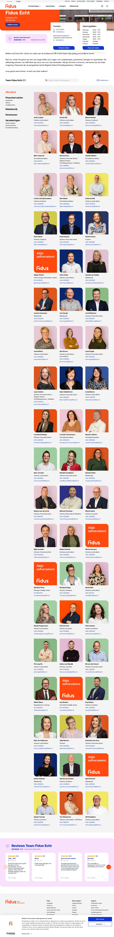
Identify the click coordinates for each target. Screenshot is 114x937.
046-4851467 (38, 516)
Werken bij (49, 905)
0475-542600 (60, 29)
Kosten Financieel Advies (53, 910)
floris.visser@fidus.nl (40, 244)
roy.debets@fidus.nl (91, 710)
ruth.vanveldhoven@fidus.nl (43, 748)
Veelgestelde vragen (96, 903)
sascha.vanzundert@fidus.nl (69, 786)
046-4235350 (64, 123)
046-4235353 (90, 242)
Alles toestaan (100, 919)
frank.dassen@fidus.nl (67, 244)
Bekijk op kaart (13, 24)
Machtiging (75, 914)
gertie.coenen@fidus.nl (93, 244)
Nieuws (73, 1)
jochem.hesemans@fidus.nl (43, 321)
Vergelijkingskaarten (96, 912)
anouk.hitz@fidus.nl (66, 125)
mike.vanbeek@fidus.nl (41, 557)
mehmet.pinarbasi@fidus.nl (69, 519)
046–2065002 (65, 784)
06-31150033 (38, 280)
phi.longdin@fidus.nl (40, 672)
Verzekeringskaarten (96, 914)
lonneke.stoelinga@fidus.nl (42, 442)
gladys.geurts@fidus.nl (41, 283)
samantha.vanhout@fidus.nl (94, 748)
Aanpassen (99, 924)
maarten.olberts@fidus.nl (93, 442)
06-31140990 (64, 708)
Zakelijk (18, 1)
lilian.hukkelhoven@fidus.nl (68, 400)
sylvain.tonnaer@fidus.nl (42, 825)
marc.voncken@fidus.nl (41, 481)
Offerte (74, 905)
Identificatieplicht (51, 907)
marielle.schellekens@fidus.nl (69, 481)
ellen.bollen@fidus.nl (66, 206)
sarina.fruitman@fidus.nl (42, 786)
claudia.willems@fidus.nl (93, 163)
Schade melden (81, 1)
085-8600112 (60, 40)
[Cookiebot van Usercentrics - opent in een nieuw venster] (11, 933)
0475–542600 (90, 204)
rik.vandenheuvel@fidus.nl (94, 672)
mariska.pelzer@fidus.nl (93, 481)
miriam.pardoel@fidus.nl (68, 557)
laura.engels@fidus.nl (92, 359)
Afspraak (74, 910)
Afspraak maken (93, 48)
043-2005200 (90, 280)
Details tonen (26, 933)
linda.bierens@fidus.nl (92, 400)
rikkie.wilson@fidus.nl (41, 710)
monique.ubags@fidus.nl (68, 595)
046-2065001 (64, 166)
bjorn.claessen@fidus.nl (42, 163)
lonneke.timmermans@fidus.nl (70, 442)
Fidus (48, 901)
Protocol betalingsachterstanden (99, 910)
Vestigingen (99, 1)
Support (93, 901)
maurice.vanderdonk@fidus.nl (44, 519)
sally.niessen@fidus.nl (67, 748)
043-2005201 (89, 318)
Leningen (62, 6)
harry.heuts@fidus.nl (66, 283)
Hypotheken (50, 6)
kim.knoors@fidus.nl (66, 361)
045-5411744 (38, 161)
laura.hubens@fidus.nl (41, 404)
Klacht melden (95, 907)
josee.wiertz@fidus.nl (41, 359)
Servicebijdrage (51, 912)
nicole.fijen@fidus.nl (91, 595)
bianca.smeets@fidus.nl (93, 125)
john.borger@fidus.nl (66, 321)
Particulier (9, 1)
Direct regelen (91, 1)
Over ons (67, 1)
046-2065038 (38, 204)
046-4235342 (64, 318)
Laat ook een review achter (32, 849)
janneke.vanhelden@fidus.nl (94, 283)
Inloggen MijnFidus (77, 903)
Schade (74, 907)
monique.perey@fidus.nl (42, 595)
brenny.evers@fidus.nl (67, 168)
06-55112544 (38, 708)
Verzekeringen (33, 6)
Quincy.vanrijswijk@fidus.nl (68, 672)
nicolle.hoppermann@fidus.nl (43, 634)
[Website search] (107, 6)
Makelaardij (74, 6)
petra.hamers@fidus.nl (93, 634)
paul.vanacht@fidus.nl (67, 634)
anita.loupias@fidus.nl (41, 125)
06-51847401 (38, 593)
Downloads (94, 905)
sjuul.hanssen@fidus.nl (93, 786)
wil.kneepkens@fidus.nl (93, 825)
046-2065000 (90, 123)
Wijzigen (74, 912)
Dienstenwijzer (51, 914)
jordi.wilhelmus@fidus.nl (93, 321)
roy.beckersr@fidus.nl (67, 710)
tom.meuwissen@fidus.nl (68, 825)
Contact (106, 1)
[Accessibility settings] (102, 6)
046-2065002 (90, 161)
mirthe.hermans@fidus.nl (93, 557)
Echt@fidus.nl (60, 32)
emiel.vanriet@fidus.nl (92, 206)
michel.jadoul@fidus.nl (92, 519)
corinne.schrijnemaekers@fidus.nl (45, 206)
